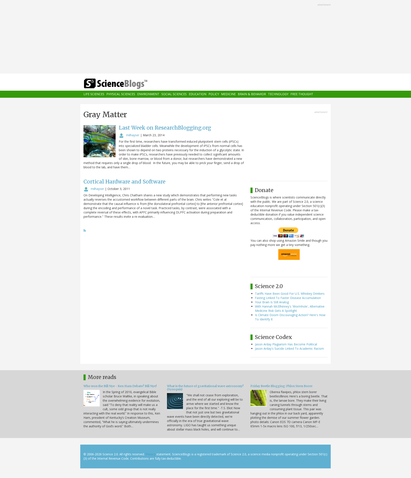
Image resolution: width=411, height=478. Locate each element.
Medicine (228, 94)
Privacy (150, 454)
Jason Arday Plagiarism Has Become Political (286, 344)
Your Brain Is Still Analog (272, 302)
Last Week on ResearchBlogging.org (165, 127)
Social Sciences (174, 94)
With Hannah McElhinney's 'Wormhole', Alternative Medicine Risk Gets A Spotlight (290, 308)
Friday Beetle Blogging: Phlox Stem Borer (281, 386)
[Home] (124, 83)
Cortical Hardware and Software (124, 181)
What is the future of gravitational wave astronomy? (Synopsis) (205, 387)
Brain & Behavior (252, 94)
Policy (213, 94)
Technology (278, 94)
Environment (148, 94)
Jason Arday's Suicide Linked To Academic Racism (289, 348)
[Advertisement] (205, 37)
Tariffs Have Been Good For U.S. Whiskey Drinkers (290, 294)
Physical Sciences (120, 94)
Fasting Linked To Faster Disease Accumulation (288, 298)
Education (197, 94)
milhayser (132, 135)
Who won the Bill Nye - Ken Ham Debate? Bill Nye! (120, 386)
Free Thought (301, 94)
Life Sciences (93, 94)
